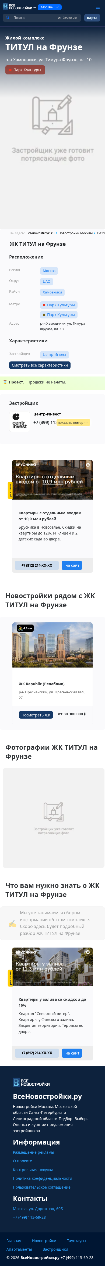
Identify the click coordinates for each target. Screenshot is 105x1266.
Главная (13, 1240)
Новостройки (44, 1240)
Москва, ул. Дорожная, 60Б (38, 1208)
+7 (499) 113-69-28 (29, 1217)
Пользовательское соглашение (42, 1187)
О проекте (22, 1160)
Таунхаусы (76, 1240)
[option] (52, 128)
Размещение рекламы (33, 1152)
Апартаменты (19, 1249)
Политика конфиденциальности (42, 1178)
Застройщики (55, 1249)
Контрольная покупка (33, 1169)
